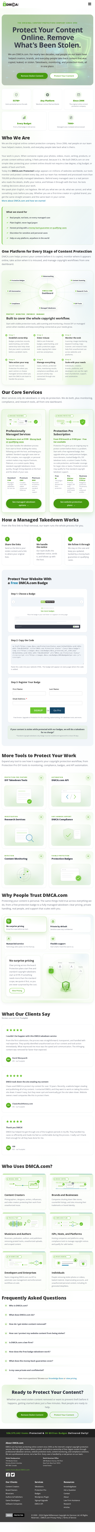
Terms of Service (69, 1517)
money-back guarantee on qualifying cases (48, 227)
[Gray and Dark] (47, 608)
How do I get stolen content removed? (27, 1324)
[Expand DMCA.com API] (88, 777)
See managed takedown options (23, 504)
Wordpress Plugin (42, 1497)
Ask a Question (70, 1490)
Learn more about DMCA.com (18, 1470)
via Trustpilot (20, 1061)
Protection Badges (18, 280)
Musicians (10, 1493)
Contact (67, 1493)
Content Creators (12, 1486)
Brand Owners (11, 1490)
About (66, 1497)
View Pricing (17, 990)
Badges (38, 1493)
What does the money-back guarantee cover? (31, 1361)
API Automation (15, 291)
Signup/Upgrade (41, 1500)
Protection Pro (40, 1490)
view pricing (71, 1378)
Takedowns (39, 1486)
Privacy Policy (55, 1517)
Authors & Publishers (14, 1497)
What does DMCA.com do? (22, 1314)
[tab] (25, 924)
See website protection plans (71, 504)
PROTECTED (18, 1515)
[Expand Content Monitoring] (41, 856)
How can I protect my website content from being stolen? (37, 1333)
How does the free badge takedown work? (29, 1351)
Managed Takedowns (48, 308)
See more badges (47, 611)
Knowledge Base (56, 1378)
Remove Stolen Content (32, 75)
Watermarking (48, 276)
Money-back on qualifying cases (23, 440)
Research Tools (82, 291)
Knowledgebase (70, 1486)
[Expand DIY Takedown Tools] (41, 777)
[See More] (53, 608)
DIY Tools (78, 304)
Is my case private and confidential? (26, 1370)
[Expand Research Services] (41, 817)
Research (67, 1504)
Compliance (15, 304)
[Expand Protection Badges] (88, 856)
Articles (67, 1507)
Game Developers (13, 1500)
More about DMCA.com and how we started (23, 200)
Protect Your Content (64, 75)
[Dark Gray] (50, 608)
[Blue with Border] (46, 608)
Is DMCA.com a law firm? (21, 1342)
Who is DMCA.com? (18, 1305)
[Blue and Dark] (43, 608)
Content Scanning (79, 280)
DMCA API (39, 1504)
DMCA (9, 1515)
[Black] (44, 608)
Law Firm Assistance (72, 1500)
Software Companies (14, 1504)
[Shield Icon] (51, 608)
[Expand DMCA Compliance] (88, 817)
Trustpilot (24, 1018)
